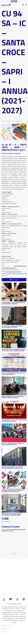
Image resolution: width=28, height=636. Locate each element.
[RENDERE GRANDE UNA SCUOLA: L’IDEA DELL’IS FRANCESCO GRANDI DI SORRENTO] (14, 377)
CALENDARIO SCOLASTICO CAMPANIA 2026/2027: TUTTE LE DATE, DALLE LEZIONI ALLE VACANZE (14, 350)
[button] (26, 5)
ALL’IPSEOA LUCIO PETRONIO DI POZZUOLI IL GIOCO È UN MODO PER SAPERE (12, 326)
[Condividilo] (6, 518)
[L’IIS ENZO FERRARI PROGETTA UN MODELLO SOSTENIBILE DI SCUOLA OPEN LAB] (14, 471)
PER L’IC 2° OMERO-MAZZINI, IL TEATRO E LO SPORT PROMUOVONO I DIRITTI (13, 444)
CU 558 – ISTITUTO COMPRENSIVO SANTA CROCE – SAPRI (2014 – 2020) (14, 530)
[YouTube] (16, 1)
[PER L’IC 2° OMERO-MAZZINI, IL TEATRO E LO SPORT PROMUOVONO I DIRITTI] (14, 424)
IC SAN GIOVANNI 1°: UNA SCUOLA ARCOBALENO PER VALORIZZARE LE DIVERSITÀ (13, 303)
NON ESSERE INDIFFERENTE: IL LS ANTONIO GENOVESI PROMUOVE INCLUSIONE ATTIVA (12, 467)
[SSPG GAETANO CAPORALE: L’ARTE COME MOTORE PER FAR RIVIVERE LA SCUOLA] (14, 401)
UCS (9, 521)
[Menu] (23, 4)
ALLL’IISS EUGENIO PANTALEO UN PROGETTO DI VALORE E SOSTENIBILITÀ (13, 373)
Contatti (4, 629)
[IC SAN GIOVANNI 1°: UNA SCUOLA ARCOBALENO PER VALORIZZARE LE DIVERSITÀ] (14, 283)
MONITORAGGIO (5, 625)
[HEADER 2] (6, 5)
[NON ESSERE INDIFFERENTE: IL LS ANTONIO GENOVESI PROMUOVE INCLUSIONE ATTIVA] (14, 448)
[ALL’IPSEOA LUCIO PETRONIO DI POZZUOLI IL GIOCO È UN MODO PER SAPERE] (14, 307)
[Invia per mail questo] (3, 518)
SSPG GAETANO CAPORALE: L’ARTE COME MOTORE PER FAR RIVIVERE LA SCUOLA (14, 420)
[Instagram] (14, 1)
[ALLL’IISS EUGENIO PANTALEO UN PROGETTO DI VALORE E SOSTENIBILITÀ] (14, 354)
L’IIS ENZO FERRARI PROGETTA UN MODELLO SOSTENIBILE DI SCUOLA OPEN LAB (12, 490)
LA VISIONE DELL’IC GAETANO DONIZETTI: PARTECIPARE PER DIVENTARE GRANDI (12, 514)
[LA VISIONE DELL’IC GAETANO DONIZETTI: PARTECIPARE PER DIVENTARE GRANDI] (14, 495)
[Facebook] (12, 1)
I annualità (6, 521)
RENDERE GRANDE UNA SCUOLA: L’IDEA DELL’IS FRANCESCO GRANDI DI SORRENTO (13, 397)
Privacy (4, 632)
